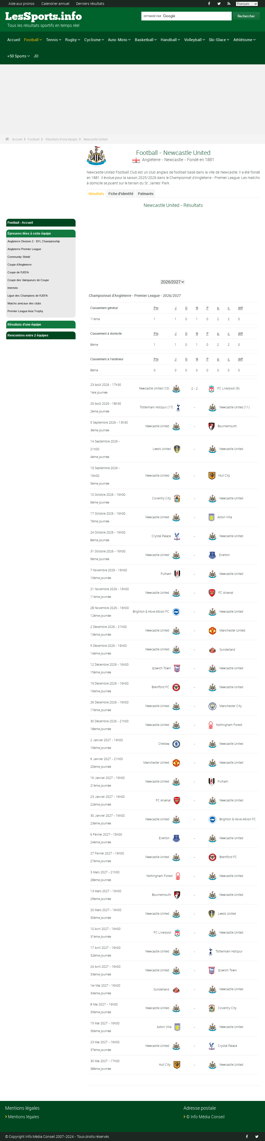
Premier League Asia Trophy (25, 311)
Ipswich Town (161, 668)
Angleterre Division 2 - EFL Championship (34, 241)
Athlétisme (242, 39)
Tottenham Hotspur (153, 407)
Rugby (71, 39)
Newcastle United (96, 139)
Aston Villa (224, 517)
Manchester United (232, 630)
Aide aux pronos (21, 3)
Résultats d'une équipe (61, 139)
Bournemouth (227, 426)
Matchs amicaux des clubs (24, 303)
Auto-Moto (117, 39)
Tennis (52, 39)
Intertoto (13, 287)
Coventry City (161, 498)
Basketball (144, 39)
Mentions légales (23, 1117)
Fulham (166, 574)
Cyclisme (92, 39)
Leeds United (162, 449)
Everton (224, 555)
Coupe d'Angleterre (20, 264)
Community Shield (19, 256)
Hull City (224, 475)
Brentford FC (160, 687)
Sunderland (227, 649)
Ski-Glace (217, 39)
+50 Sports (16, 55)
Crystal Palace (161, 536)
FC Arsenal (225, 592)
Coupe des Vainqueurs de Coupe (28, 280)
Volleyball (193, 39)
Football (31, 39)
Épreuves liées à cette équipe (29, 233)
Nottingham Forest (229, 725)
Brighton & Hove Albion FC (151, 611)
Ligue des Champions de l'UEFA (28, 295)
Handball (169, 39)
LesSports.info (24, 16)
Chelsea (163, 743)
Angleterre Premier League (24, 249)
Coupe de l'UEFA (18, 272)
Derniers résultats (90, 3)
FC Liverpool (226, 388)
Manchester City (230, 706)
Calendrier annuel (55, 3)
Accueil (13, 39)
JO (36, 55)
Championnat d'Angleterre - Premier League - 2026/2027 (135, 295)
